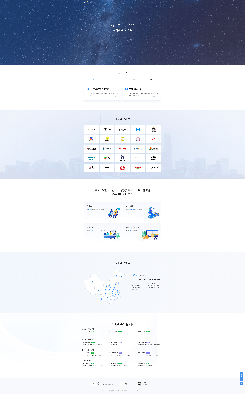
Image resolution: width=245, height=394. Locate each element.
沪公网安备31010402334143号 (128, 390)
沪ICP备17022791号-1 (139, 390)
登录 (155, 2)
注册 (160, 2)
